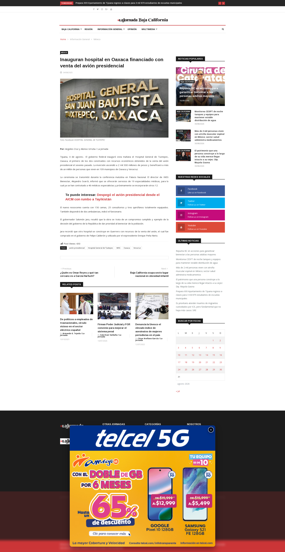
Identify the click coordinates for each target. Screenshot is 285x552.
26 (193, 369)
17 (179, 362)
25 (186, 369)
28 (207, 369)
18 (186, 362)
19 (193, 362)
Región (88, 29)
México (97, 39)
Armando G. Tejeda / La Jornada (72, 334)
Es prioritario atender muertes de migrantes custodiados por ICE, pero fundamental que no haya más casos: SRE (198, 307)
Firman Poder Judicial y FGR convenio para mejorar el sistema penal (114, 328)
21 (207, 362)
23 (221, 362)
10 (179, 355)
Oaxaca (127, 248)
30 (221, 369)
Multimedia (148, 29)
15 (214, 355)
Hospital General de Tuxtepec (100, 248)
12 (193, 355)
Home (63, 39)
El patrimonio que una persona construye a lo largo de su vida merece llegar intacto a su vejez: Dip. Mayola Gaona (210, 156)
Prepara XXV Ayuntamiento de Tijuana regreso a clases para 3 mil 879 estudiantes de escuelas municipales (129, 3)
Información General (110, 29)
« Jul (178, 391)
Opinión (132, 29)
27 (200, 369)
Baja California (71, 29)
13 (200, 355)
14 (207, 355)
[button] (219, 3)
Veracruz (137, 248)
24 (179, 369)
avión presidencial (77, 248)
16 (221, 355)
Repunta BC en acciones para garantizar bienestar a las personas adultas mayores (199, 92)
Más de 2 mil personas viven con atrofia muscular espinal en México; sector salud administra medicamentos (195, 271)
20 (200, 362)
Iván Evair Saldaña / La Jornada (109, 336)
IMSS (118, 248)
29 (214, 369)
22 (214, 362)
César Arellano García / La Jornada (148, 339)
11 (186, 355)
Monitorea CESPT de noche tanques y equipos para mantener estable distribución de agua (198, 261)
